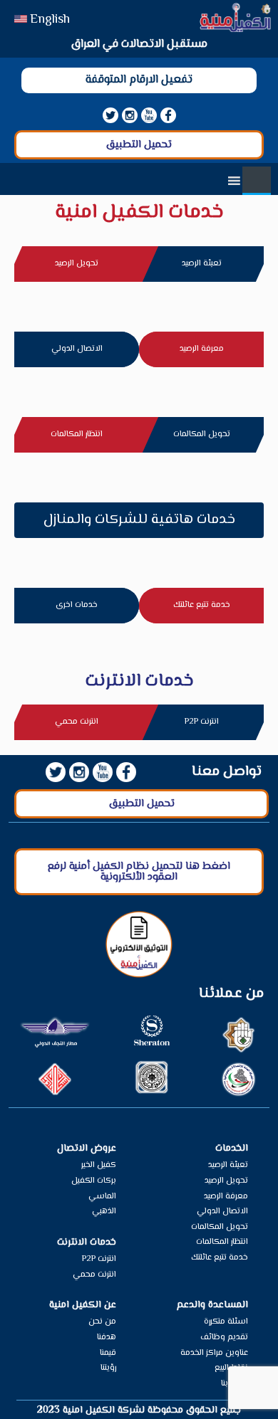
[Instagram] (130, 115)
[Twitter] (110, 115)
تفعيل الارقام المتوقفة (139, 80)
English (50, 20)
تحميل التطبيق (139, 145)
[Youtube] (149, 115)
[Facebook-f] (168, 115)
